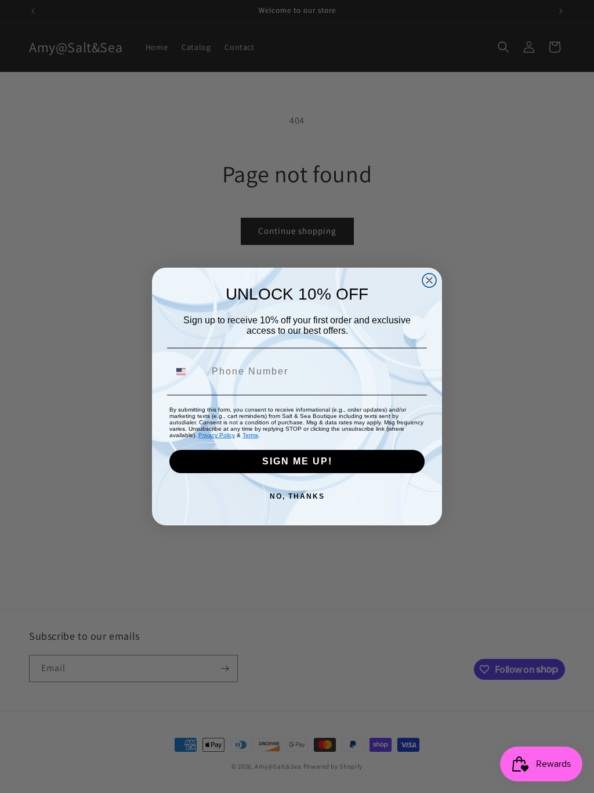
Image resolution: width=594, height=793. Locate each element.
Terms (250, 435)
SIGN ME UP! (297, 461)
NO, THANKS (297, 496)
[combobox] (188, 372)
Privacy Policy (216, 435)
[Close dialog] (429, 280)
